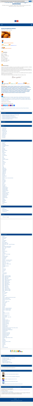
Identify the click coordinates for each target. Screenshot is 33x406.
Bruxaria (3, 250)
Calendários (4, 253)
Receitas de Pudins (21, 88)
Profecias (3, 306)
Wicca (3, 203)
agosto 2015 (4, 134)
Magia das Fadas (23, 97)
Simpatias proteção (5, 193)
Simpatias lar (4, 191)
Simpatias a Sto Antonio (4, 100)
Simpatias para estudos (5, 334)
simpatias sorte (4, 196)
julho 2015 (3, 135)
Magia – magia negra (5, 286)
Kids (2, 165)
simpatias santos (4, 195)
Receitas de (27, 89)
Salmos (3, 183)
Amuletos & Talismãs (4, 99)
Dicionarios (3, 154)
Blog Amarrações (4, 360)
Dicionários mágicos (5, 256)
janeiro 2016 (4, 129)
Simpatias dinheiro (5, 189)
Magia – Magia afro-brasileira (6, 276)
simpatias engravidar (5, 190)
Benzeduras (4, 152)
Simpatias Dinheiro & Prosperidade (19, 99)
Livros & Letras (4, 272)
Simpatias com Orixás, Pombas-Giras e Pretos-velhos (10, 327)
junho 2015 (3, 136)
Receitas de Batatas (22, 92)
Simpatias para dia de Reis (6, 332)
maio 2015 (3, 137)
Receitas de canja (15, 91)
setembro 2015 (4, 133)
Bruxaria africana (4, 251)
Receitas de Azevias (16, 89)
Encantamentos (3, 98)
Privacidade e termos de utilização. (7, 391)
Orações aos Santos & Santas (6, 299)
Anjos (9, 97)
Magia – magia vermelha (6, 288)
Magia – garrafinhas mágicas (6, 275)
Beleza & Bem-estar (5, 243)
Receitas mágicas (23, 90)
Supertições (4, 340)
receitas (3, 182)
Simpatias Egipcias (5, 330)
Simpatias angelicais (28, 99)
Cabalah (3, 252)
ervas (3, 156)
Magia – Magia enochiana (6, 284)
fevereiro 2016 (4, 128)
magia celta (4, 168)
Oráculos (3, 300)
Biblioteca (3, 249)
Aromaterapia (4, 240)
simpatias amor (4, 186)
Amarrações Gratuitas (5, 145)
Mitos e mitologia (4, 292)
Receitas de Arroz (12, 90)
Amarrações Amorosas (5, 358)
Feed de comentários (5, 210)
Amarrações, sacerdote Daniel (6, 359)
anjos (3, 147)
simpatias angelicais (5, 187)
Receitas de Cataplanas (22, 91)
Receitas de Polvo (15, 88)
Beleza (3, 151)
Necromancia (4, 293)
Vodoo (3, 345)
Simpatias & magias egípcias (25, 98)
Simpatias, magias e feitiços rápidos (7, 337)
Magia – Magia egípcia (5, 283)
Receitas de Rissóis (8, 48)
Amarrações (13, 98)
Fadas (3, 157)
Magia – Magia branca (5, 277)
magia (3, 167)
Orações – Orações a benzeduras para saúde (8, 297)
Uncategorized (4, 202)
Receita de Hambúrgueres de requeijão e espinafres (10, 117)
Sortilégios (3, 339)
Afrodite (3, 143)
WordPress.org (4, 211)
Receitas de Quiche (8, 92)
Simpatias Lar (4, 331)
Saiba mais (26, 1)
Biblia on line (4, 248)
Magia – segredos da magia (6, 289)
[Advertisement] (16, 13)
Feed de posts (4, 209)
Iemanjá (3, 163)
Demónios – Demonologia (6, 254)
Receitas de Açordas (16, 87)
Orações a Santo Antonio (6, 298)
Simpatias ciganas (18, 98)
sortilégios (3, 199)
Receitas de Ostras (24, 86)
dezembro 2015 (4, 130)
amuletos (3, 146)
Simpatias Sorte (4, 336)
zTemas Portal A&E (5, 347)
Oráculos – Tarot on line (5, 301)
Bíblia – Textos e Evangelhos (6, 247)
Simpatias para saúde (5, 335)
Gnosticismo (4, 268)
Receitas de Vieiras (17, 86)
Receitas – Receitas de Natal (6, 309)
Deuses (3, 255)
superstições (4, 200)
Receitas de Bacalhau (8, 88)
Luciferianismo (4, 273)
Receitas (5, 45)
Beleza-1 (3, 245)
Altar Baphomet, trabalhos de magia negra (8, 357)
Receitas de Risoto (10, 86)
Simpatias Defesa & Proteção (6, 328)
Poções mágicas (4, 302)
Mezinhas (6, 97)
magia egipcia (4, 170)
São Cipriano (4, 184)
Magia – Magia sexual (5, 287)
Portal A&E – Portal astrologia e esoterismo (16, 3)
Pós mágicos (4, 305)
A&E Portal (3, 142)
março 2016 (4, 127)
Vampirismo (4, 344)
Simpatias (3, 185)
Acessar (3, 208)
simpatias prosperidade (5, 192)
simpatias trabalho (5, 197)
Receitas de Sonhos (9, 89)
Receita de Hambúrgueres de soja (7, 118)
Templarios (3, 342)
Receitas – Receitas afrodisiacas (7, 308)
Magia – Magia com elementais (6, 279)
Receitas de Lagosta (9, 87)
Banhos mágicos (4, 150)
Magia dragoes (4, 169)
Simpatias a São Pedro (5, 323)
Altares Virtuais (4, 237)
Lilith (3, 166)
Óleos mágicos (4, 295)
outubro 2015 (4, 132)
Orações (3, 296)
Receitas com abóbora (8, 91)
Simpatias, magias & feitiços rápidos (15, 97)
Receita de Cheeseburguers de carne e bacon (9, 116)
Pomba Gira (4, 303)
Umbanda (3, 343)
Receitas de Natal (18, 90)
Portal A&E (3, 304)
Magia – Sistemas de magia (6, 290)
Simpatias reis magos (5, 194)
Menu (2, 24)
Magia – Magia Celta (5, 278)
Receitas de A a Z (13, 45)
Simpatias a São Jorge (5, 322)
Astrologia (3, 241)
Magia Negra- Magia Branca (6, 361)
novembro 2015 (4, 131)
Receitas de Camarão (23, 87)
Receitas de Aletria (22, 89)
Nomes (3, 294)
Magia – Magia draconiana (6, 282)
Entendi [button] (30, 1)
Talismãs (3, 201)
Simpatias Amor (9, 98)
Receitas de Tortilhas (15, 92)
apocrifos (3, 148)
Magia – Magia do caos (5, 281)
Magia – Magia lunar (5, 285)
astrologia (3, 149)
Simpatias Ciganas (5, 188)
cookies (3, 153)
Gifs (2, 160)
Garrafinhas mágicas (5, 159)
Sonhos (3, 198)
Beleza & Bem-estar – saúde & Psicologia (8, 244)
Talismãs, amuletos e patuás (6, 341)
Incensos (3, 164)
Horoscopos (28, 97)
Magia (3, 274)
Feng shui (3, 158)
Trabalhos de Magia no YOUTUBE (7, 362)
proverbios (3, 181)
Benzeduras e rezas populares (6, 246)
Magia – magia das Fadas (6, 280)
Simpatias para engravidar (6, 333)
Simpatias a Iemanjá (11, 99)
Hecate (3, 161)
